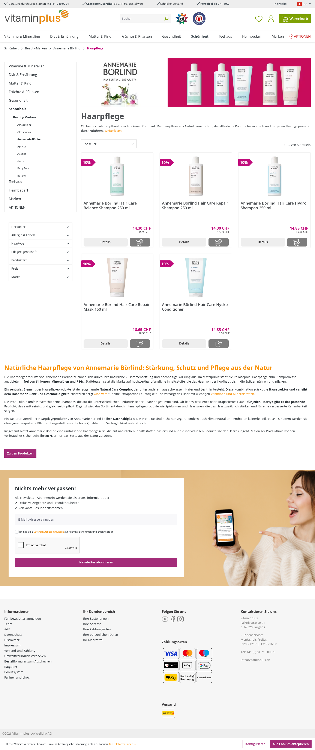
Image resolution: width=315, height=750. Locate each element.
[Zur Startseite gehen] (36, 16)
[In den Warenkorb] (140, 242)
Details (105, 242)
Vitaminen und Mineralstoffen (232, 394)
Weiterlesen (113, 131)
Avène (21, 161)
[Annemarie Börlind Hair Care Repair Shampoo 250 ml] (196, 176)
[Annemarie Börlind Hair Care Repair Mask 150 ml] (117, 277)
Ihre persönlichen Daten (100, 635)
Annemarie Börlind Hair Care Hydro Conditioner (195, 307)
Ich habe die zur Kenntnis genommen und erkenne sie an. (66, 531)
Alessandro (24, 132)
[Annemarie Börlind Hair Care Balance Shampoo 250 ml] (117, 176)
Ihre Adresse (92, 624)
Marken (15, 198)
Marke (15, 277)
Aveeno (21, 154)
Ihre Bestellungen (96, 618)
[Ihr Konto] (271, 19)
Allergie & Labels (23, 235)
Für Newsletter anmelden (22, 618)
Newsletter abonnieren (96, 562)
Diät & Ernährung (23, 74)
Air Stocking (24, 124)
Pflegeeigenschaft (24, 252)
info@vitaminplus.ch (255, 660)
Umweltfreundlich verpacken (25, 656)
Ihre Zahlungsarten (97, 629)
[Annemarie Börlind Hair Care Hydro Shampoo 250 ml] (274, 176)
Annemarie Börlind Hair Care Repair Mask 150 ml (117, 307)
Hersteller (18, 227)
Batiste (21, 175)
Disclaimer (12, 640)
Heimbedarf (18, 190)
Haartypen (18, 243)
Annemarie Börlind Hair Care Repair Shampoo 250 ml (195, 205)
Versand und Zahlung (19, 651)
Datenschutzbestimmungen (48, 531)
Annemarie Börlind (29, 139)
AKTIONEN (17, 207)
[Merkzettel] (258, 18)
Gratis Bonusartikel (99, 4)
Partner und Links (17, 677)
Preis (14, 268)
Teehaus (15, 181)
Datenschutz (13, 635)
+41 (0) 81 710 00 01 (261, 652)
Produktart (19, 260)
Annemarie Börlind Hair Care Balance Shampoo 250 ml (110, 205)
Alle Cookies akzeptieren (291, 744)
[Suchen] (166, 18)
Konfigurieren (255, 744)
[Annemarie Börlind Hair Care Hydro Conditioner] (196, 277)
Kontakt (280, 4)
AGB (7, 629)
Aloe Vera (101, 394)
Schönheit (17, 109)
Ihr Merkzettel (93, 640)
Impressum (12, 645)
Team (8, 624)
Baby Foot (23, 168)
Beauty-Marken (24, 117)
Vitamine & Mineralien (27, 66)
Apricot (21, 146)
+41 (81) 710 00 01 (57, 4)
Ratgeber (10, 667)
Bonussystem (13, 672)
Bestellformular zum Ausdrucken (28, 661)
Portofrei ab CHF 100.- (215, 4)
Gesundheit (18, 100)
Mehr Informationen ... (122, 744)
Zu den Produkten (20, 453)
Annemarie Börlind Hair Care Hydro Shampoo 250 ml (273, 205)
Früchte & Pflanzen (24, 91)
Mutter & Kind (20, 83)
